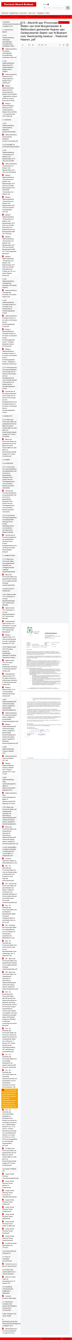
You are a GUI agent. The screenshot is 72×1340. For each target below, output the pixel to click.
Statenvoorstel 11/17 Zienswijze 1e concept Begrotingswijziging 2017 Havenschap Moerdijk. (8, 613)
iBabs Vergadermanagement (50, 1338)
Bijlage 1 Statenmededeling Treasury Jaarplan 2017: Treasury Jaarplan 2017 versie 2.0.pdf (8, 769)
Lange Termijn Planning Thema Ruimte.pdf (8, 1231)
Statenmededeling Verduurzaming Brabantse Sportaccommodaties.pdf (10, 138)
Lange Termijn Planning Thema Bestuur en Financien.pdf (8, 1184)
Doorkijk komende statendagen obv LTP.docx (9, 1245)
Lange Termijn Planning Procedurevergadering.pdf (10, 1176)
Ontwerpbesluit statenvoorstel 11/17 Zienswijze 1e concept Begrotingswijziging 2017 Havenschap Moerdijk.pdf (9, 627)
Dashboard (4, 13)
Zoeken (45, 4)
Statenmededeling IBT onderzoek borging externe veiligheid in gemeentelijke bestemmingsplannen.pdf (10, 717)
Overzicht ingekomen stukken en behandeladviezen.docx (9, 861)
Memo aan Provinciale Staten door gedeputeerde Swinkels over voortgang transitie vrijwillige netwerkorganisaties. (9, 580)
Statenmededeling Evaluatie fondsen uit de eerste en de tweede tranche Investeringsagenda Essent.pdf (9, 321)
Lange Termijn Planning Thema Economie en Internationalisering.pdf (9, 1194)
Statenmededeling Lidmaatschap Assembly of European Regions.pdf (9, 293)
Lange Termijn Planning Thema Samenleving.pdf (8, 1238)
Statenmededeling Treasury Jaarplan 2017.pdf (9, 758)
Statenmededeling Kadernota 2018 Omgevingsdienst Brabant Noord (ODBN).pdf (9, 79)
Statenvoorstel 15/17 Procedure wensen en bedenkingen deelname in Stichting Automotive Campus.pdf (9, 666)
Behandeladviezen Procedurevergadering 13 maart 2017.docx (9, 1331)
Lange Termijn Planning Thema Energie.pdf (8, 1202)
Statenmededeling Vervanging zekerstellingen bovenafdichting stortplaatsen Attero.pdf (9, 53)
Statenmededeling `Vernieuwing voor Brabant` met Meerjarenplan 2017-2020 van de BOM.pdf (9, 168)
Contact (47, 13)
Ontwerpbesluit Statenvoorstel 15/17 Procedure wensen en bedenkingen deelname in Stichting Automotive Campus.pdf (9, 679)
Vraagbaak (40, 13)
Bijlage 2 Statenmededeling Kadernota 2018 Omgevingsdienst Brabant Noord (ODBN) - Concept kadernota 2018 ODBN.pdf (9, 110)
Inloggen (65, 1338)
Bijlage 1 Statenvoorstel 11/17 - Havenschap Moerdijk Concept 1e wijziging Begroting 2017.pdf (9, 639)
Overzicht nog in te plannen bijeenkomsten (9, 1265)
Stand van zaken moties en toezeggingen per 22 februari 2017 (9, 1280)
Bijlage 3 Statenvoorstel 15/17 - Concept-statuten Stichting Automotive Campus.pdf (9, 692)
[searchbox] (54, 8)
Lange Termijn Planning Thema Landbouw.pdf (8, 1209)
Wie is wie (32, 13)
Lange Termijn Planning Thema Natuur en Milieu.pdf (8, 1224)
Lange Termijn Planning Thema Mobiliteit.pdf (8, 1216)
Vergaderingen (13, 13)
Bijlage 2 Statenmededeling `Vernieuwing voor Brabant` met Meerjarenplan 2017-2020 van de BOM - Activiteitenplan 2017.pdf (8, 204)
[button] (68, 8)
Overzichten (23, 13)
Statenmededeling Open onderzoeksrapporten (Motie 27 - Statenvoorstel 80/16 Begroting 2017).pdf (9, 798)
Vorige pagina (65, 22)
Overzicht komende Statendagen (9, 1297)
